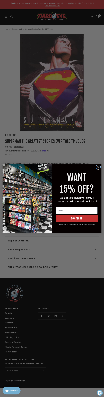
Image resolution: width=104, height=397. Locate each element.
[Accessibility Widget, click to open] (100, 393)
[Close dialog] (98, 167)
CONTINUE (76, 218)
